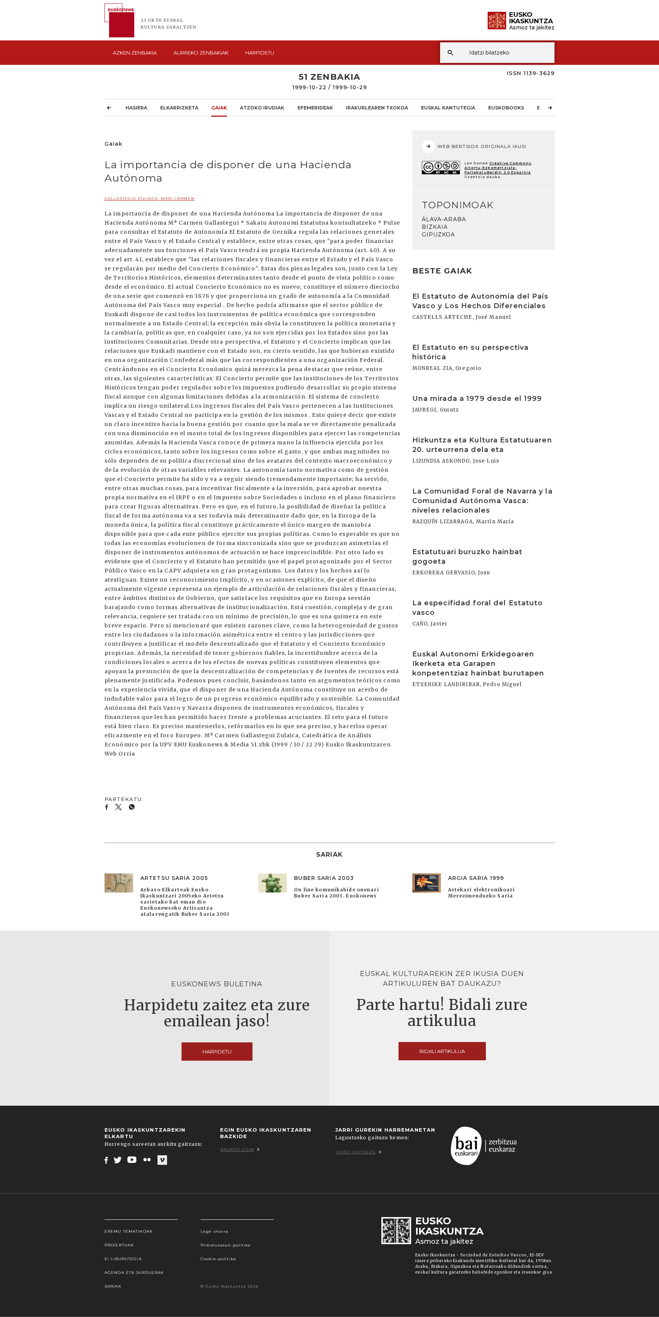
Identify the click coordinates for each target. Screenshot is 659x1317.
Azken (135, 53)
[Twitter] (118, 1159)
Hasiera (136, 108)
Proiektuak (119, 1245)
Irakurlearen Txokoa (377, 108)
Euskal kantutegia (448, 108)
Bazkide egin (237, 1149)
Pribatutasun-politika (226, 1245)
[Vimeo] (162, 1160)
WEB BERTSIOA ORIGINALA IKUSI (481, 146)
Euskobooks (506, 108)
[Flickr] (147, 1159)
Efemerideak (315, 108)
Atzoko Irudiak (262, 108)
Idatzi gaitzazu (356, 1152)
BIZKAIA (435, 227)
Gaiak (219, 108)
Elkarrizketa (179, 108)
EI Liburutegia (123, 1258)
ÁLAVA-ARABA (444, 219)
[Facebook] (106, 1159)
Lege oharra (214, 1231)
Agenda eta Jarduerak (134, 1272)
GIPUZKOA (438, 234)
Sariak (112, 1286)
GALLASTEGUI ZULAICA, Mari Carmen (149, 198)
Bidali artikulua (442, 1051)
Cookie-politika (218, 1258)
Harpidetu (259, 53)
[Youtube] (132, 1159)
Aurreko (201, 53)
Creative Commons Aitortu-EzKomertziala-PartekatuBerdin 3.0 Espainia (498, 167)
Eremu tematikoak (128, 1231)
